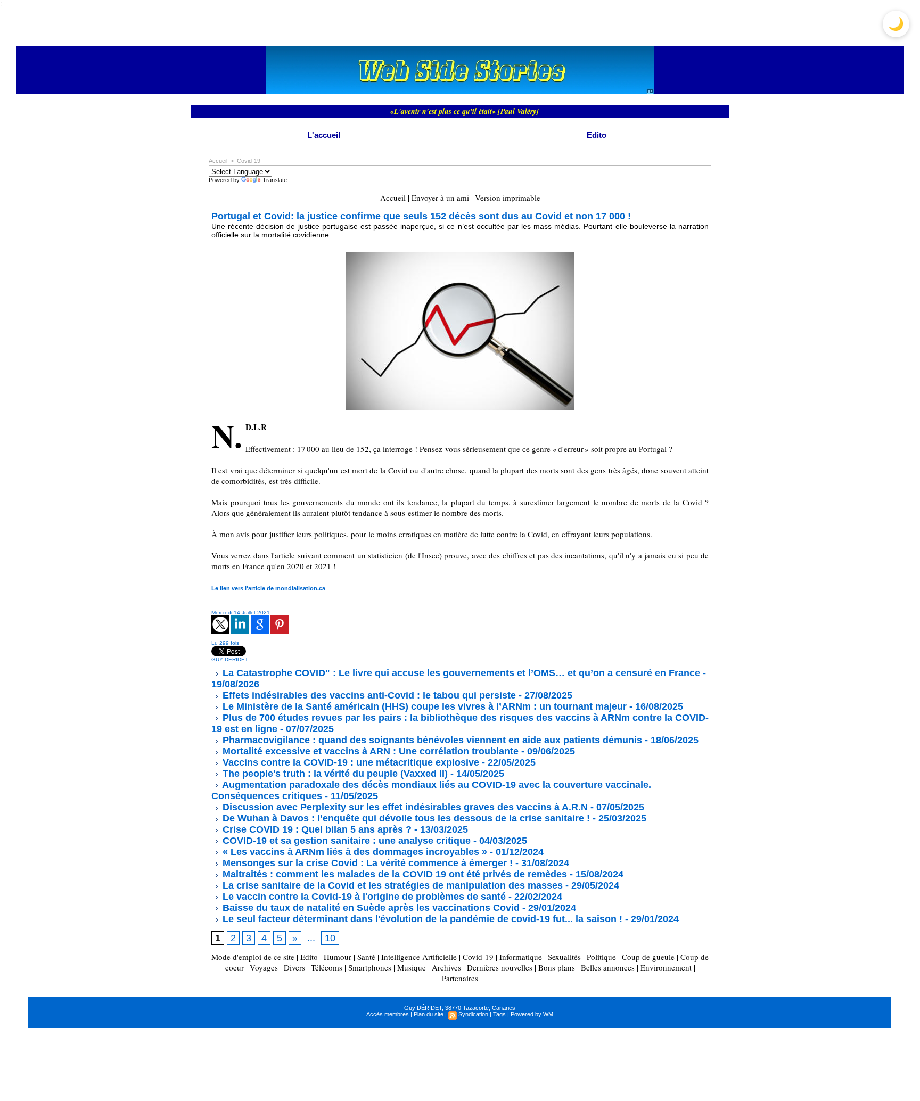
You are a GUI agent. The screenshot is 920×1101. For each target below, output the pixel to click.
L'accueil (323, 134)
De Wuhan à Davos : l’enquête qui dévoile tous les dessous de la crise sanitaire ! (405, 818)
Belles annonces (608, 967)
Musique (411, 967)
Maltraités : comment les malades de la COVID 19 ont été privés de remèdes (393, 874)
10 (330, 938)
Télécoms (326, 967)
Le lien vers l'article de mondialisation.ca (268, 588)
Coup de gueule (648, 956)
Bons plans (556, 967)
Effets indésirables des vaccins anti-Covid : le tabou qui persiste (368, 695)
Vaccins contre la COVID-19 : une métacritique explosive (349, 762)
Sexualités (564, 956)
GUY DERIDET (229, 659)
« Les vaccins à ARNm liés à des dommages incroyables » (353, 852)
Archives (446, 967)
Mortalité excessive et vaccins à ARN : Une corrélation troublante (369, 751)
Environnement (666, 967)
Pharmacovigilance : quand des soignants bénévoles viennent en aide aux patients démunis (431, 740)
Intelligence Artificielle (419, 956)
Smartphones (369, 967)
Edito (596, 134)
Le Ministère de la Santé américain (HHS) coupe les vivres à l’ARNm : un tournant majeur (423, 706)
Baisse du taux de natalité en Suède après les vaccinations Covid (370, 907)
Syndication (473, 1014)
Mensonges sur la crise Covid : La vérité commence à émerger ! (366, 863)
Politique (601, 956)
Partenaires (460, 978)
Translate (274, 180)
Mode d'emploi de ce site (252, 956)
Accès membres (387, 1014)
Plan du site (428, 1014)
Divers (294, 967)
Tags (499, 1014)
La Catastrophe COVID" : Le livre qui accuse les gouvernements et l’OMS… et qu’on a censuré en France (460, 673)
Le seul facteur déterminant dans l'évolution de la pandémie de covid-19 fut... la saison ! (421, 919)
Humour (337, 956)
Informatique (520, 956)
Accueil (218, 161)
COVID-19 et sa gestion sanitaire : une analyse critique (345, 840)
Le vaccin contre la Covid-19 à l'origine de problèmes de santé (363, 896)
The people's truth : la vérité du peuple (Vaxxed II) (334, 773)
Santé (366, 956)
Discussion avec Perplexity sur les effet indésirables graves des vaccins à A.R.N (404, 807)
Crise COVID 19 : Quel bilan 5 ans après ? (316, 829)
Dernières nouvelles (499, 967)
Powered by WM (532, 1014)
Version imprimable (507, 197)
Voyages (264, 967)
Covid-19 (248, 161)
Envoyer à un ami (440, 197)
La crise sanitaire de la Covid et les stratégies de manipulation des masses (391, 885)
